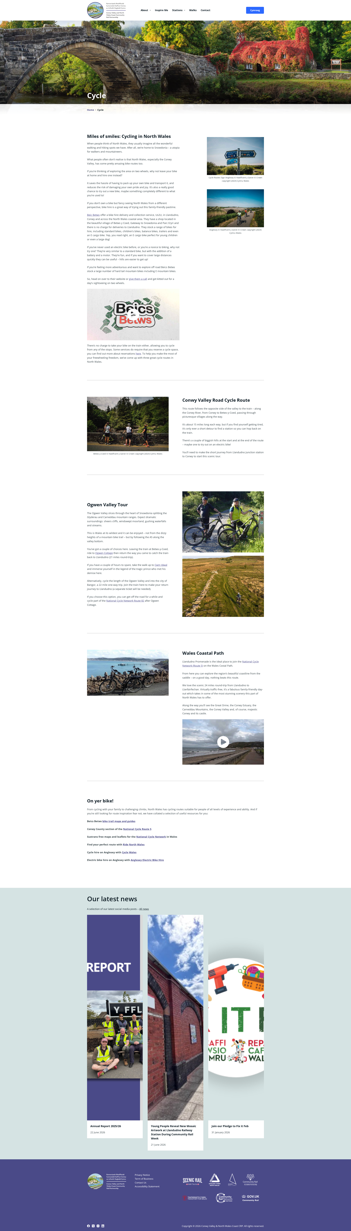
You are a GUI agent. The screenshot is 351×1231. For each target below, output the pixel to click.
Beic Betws (93, 215)
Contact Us (140, 1182)
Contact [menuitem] (205, 10)
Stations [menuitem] (177, 10)
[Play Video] (133, 314)
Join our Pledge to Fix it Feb (230, 1126)
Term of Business (144, 1178)
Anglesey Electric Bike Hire (147, 860)
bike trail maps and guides (118, 821)
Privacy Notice (142, 1174)
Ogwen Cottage (104, 553)
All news (144, 909)
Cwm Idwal (161, 565)
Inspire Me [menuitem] (161, 10)
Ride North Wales (134, 844)
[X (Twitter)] (93, 1226)
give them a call (138, 279)
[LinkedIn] (102, 1226)
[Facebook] (88, 1226)
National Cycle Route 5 (137, 829)
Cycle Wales (129, 852)
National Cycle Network (151, 836)
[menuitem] (254, 10)
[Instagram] (98, 1226)
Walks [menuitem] (193, 10)
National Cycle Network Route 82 (125, 600)
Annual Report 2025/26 (105, 1126)
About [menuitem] (144, 10)
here (138, 353)
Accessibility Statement (147, 1186)
